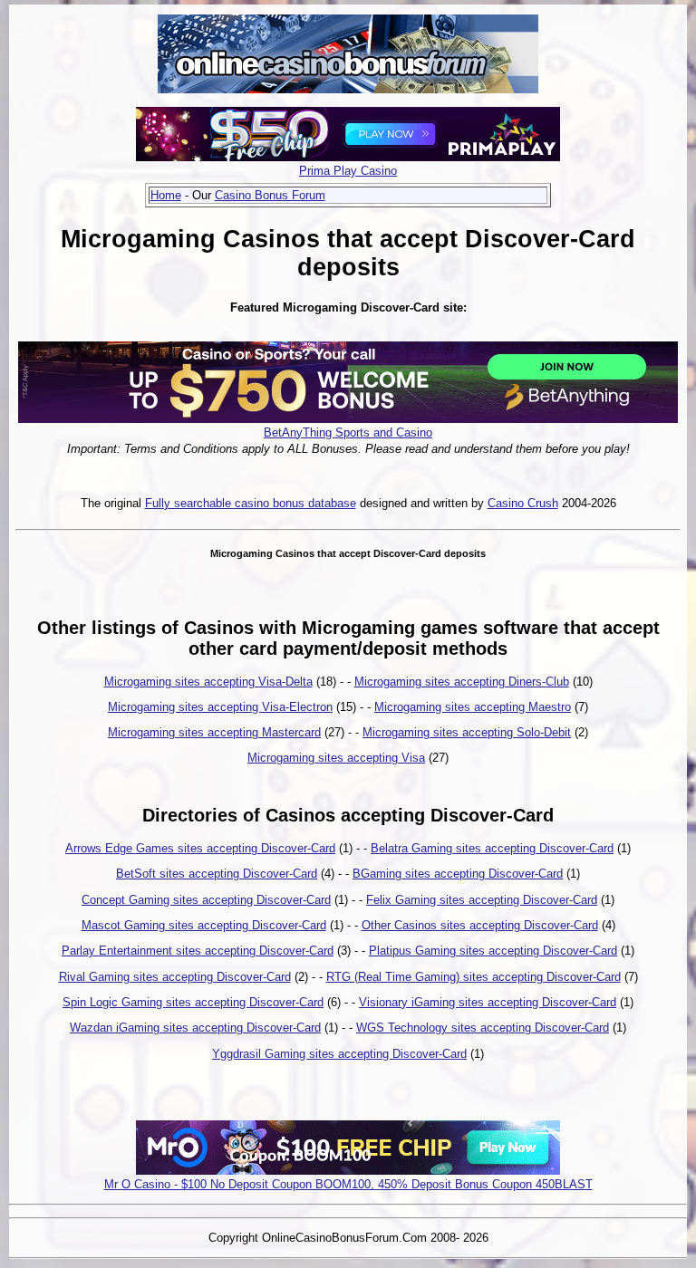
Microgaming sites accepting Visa (336, 757)
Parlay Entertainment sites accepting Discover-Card (198, 950)
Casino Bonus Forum (270, 195)
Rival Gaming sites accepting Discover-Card (175, 977)
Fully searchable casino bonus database (250, 503)
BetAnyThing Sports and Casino (348, 432)
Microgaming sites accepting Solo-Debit (466, 732)
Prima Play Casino (348, 171)
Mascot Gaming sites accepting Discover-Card (204, 925)
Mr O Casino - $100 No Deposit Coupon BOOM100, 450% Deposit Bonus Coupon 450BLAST (348, 1184)
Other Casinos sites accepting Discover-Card (480, 925)
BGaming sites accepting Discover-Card (458, 873)
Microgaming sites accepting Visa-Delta (208, 681)
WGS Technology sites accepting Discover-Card (482, 1027)
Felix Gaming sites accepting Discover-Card (481, 900)
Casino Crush (523, 503)
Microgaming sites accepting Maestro (472, 707)
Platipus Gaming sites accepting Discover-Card (493, 950)
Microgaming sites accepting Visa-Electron (220, 707)
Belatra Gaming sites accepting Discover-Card (492, 848)
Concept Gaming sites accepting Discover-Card (206, 900)
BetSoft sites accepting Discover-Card (216, 873)
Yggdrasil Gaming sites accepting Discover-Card (339, 1054)
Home (165, 195)
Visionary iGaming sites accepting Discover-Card (487, 1002)
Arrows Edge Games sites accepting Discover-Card (200, 848)
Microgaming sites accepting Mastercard (214, 732)
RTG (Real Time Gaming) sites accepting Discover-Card (473, 977)
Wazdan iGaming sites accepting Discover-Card (195, 1027)
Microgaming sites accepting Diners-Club (461, 681)
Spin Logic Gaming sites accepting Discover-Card (193, 1002)
